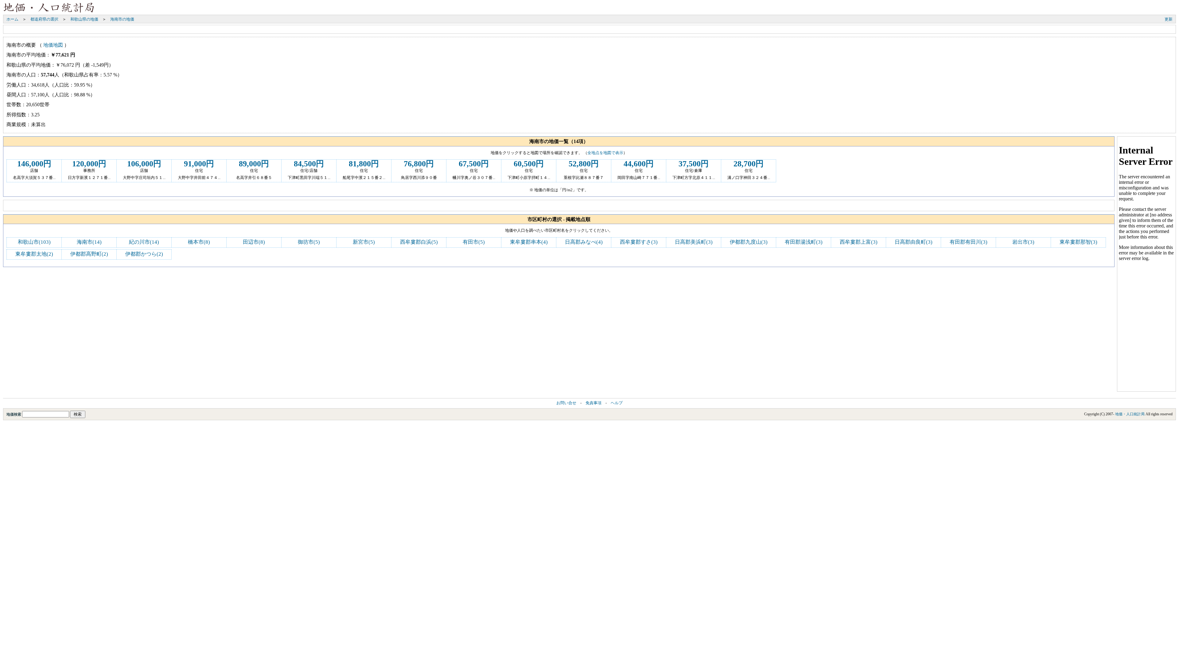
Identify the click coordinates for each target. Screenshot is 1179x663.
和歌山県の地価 (84, 19)
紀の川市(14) (144, 242)
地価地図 (53, 45)
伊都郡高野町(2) (89, 254)
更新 (1169, 19)
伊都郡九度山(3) (749, 242)
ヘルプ (617, 403)
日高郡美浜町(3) (694, 242)
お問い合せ (566, 403)
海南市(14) (89, 242)
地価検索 (14, 414)
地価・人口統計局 (1130, 414)
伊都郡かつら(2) (144, 254)
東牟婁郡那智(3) (1078, 242)
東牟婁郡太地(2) (34, 254)
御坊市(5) (309, 242)
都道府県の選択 (44, 19)
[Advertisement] (117, 29)
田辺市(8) (254, 242)
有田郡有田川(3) (968, 242)
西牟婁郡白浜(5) (419, 242)
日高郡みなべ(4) (584, 242)
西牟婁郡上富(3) (858, 242)
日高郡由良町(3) (913, 242)
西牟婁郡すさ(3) (639, 242)
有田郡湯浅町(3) (804, 242)
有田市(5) (474, 242)
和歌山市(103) (34, 242)
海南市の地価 (122, 19)
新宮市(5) (364, 242)
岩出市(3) (1023, 242)
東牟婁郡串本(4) (529, 242)
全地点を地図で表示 (605, 152)
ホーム (12, 19)
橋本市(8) (199, 242)
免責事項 (593, 403)
